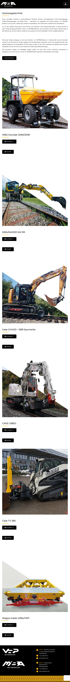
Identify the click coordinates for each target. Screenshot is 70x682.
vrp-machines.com (43, 658)
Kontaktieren (9, 58)
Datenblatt (10, 141)
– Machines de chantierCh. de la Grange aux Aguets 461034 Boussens (47, 651)
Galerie (8, 151)
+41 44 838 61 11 (43, 668)
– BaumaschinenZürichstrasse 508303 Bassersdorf (45, 664)
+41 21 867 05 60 (43, 655)
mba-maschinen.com (44, 671)
